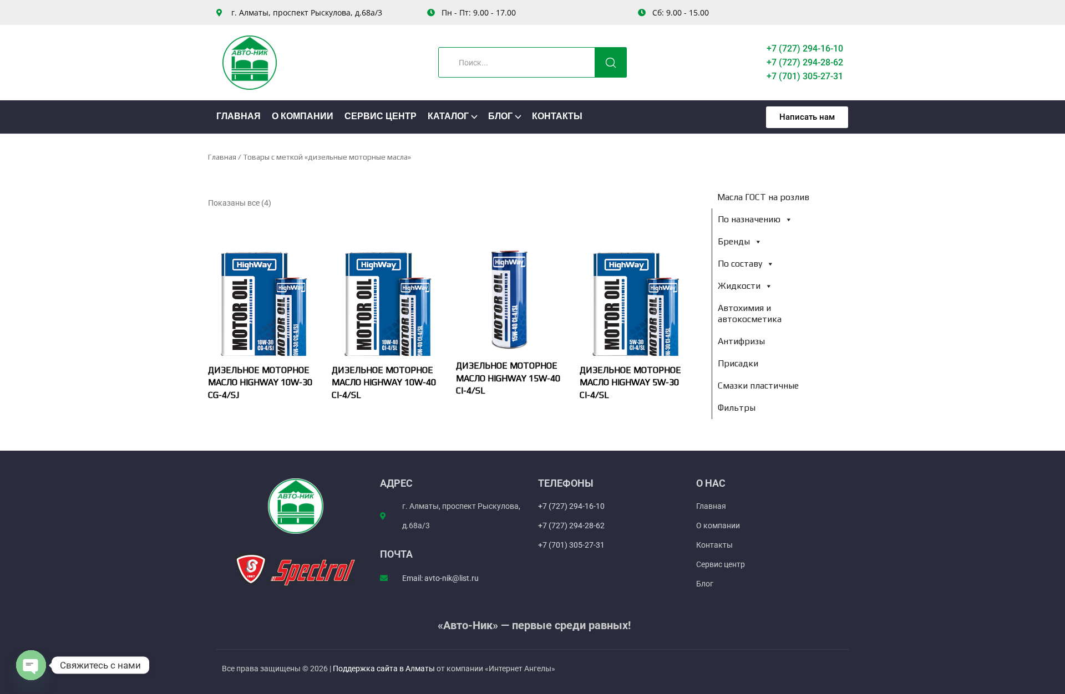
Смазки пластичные (758, 385)
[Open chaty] (31, 665)
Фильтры (736, 407)
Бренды (734, 241)
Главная (238, 117)
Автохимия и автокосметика (750, 313)
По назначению (749, 219)
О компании (302, 117)
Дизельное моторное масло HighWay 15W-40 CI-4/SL (508, 378)
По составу (740, 263)
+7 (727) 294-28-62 (805, 62)
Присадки (738, 363)
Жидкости (739, 285)
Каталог (448, 117)
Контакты (557, 117)
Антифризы (741, 341)
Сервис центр (380, 117)
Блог (500, 117)
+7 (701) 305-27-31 (805, 76)
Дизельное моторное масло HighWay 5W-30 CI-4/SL (630, 382)
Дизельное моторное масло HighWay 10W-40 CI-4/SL (384, 382)
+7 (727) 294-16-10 (805, 48)
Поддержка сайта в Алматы (385, 668)
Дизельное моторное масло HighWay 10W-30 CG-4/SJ (260, 382)
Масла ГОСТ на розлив (763, 197)
